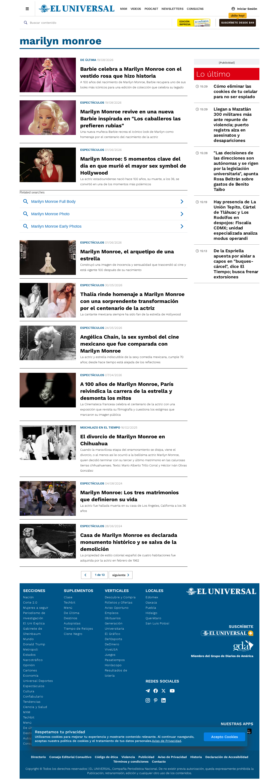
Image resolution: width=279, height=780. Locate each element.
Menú (27, 722)
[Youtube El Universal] (172, 692)
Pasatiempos (115, 660)
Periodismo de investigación (34, 615)
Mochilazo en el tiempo (100, 427)
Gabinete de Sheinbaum (32, 631)
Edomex (152, 597)
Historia (196, 757)
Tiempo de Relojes (78, 628)
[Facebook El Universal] (155, 692)
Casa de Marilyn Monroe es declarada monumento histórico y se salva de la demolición (128, 542)
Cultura (28, 691)
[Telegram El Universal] (148, 692)
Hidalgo (151, 613)
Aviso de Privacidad (172, 757)
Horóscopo (113, 665)
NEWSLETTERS (172, 8)
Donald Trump (34, 644)
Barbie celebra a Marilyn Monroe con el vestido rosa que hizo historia (131, 72)
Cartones (30, 670)
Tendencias (32, 701)
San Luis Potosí (157, 623)
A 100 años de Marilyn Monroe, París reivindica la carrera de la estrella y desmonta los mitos (127, 391)
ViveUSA (111, 649)
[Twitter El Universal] (163, 692)
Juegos (110, 654)
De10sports (113, 639)
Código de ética (106, 757)
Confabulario (33, 696)
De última (88, 60)
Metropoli (30, 649)
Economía (31, 675)
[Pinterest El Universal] (155, 700)
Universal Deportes (38, 680)
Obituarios (113, 618)
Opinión (29, 665)
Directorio (38, 757)
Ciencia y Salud (35, 707)
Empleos (112, 613)
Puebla (151, 607)
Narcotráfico (33, 660)
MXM (123, 8)
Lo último (213, 74)
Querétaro (153, 618)
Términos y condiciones (130, 761)
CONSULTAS (195, 8)
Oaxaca (151, 602)
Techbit (28, 717)
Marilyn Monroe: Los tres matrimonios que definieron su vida (129, 496)
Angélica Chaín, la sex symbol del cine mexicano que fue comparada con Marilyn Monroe (129, 344)
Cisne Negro (73, 633)
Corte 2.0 (30, 602)
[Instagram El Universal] (148, 700)
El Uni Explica (34, 623)
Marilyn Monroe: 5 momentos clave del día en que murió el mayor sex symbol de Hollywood (133, 166)
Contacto (159, 761)
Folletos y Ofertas (119, 602)
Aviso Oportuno (117, 607)
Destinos (70, 618)
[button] (237, 23)
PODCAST (151, 8)
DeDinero (112, 644)
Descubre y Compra (120, 597)
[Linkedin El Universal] (163, 700)
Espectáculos (92, 102)
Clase (68, 597)
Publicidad (146, 757)
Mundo (28, 639)
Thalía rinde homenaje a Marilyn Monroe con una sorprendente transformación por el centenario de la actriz (132, 301)
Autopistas (72, 623)
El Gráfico (112, 633)
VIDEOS (136, 8)
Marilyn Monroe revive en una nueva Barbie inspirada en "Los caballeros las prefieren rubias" (130, 119)
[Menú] (27, 8)
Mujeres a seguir (35, 607)
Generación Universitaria (114, 626)
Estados (29, 654)
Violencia (128, 757)
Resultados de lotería (116, 673)
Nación (28, 597)
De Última (71, 613)
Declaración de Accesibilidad (226, 757)
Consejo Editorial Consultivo (70, 757)
